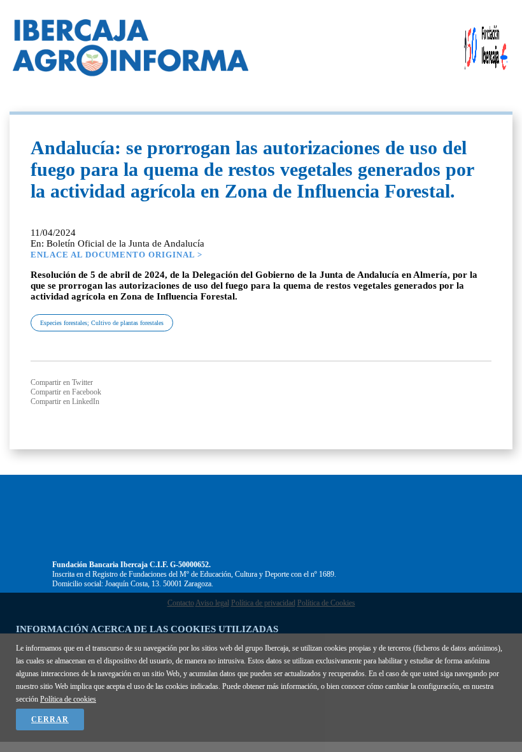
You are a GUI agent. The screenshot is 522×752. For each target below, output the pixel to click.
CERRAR (50, 719)
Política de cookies (68, 699)
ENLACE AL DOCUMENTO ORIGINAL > (116, 254)
